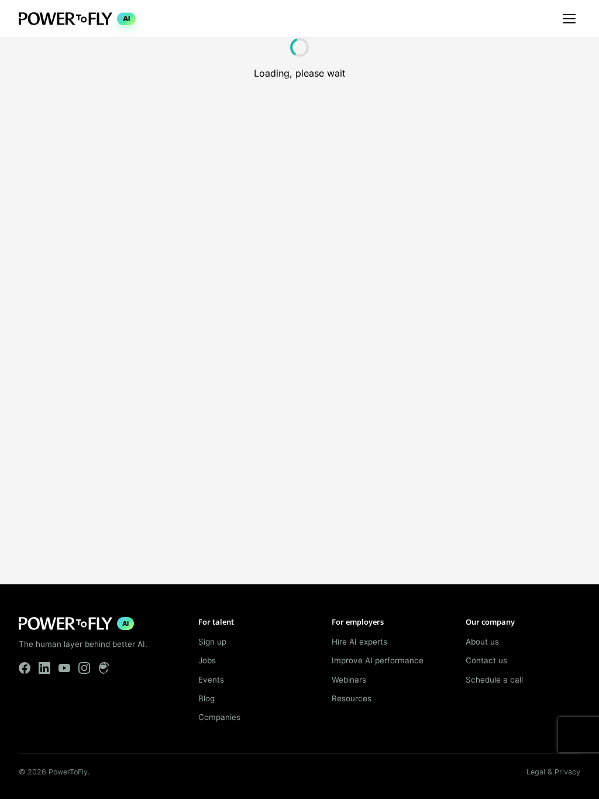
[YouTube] (64, 668)
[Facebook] (24, 668)
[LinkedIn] (44, 668)
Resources (351, 698)
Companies (219, 717)
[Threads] (104, 668)
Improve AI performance (378, 660)
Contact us (486, 660)
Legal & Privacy (553, 771)
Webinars (349, 679)
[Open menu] (569, 18)
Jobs (207, 660)
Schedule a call (494, 679)
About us (482, 641)
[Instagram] (84, 668)
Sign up (212, 641)
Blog (206, 698)
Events (211, 679)
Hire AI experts (359, 641)
